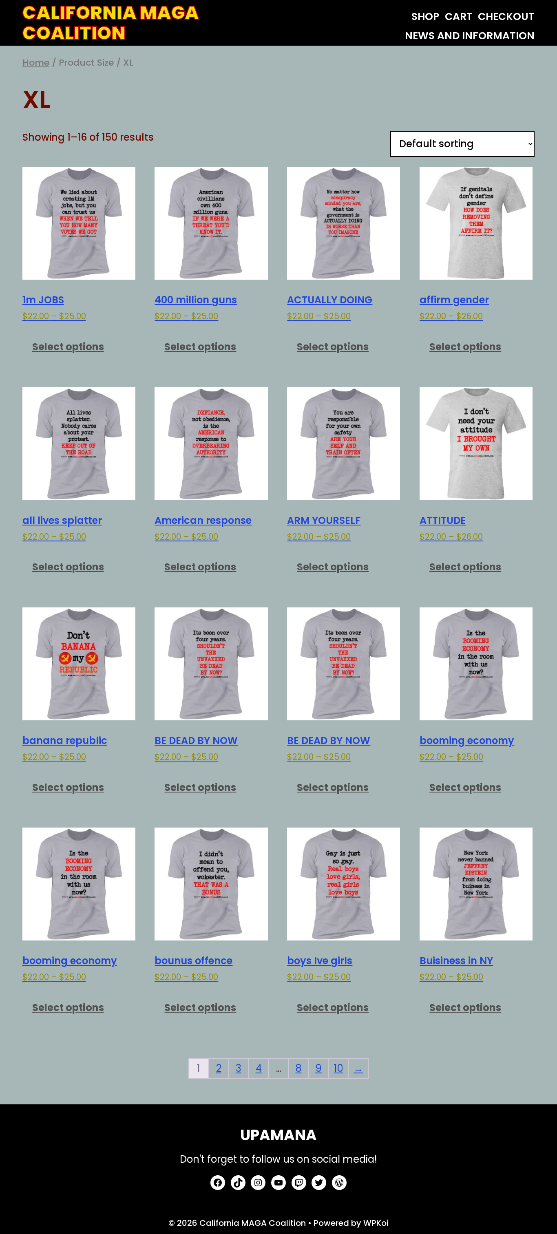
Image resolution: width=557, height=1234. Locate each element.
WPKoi (376, 1223)
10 (338, 1068)
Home (35, 62)
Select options (68, 346)
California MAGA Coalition (110, 23)
